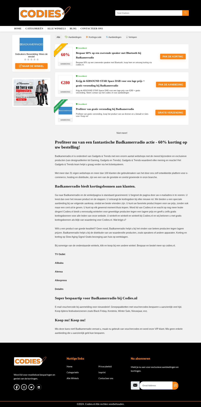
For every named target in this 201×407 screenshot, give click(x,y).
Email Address (138, 379)
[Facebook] (17, 387)
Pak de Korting (173, 56)
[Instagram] (24, 387)
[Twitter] (31, 387)
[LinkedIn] (39, 387)
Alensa (59, 271)
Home (17, 28)
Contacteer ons (91, 28)
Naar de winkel (32, 66)
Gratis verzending (170, 112)
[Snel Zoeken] (185, 13)
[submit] (175, 386)
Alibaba (59, 263)
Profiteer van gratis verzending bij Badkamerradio (105, 109)
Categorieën (34, 28)
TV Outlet (60, 254)
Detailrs (59, 289)
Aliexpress (61, 280)
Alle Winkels (56, 28)
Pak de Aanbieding (170, 84)
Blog (73, 28)
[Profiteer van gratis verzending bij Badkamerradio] (65, 110)
